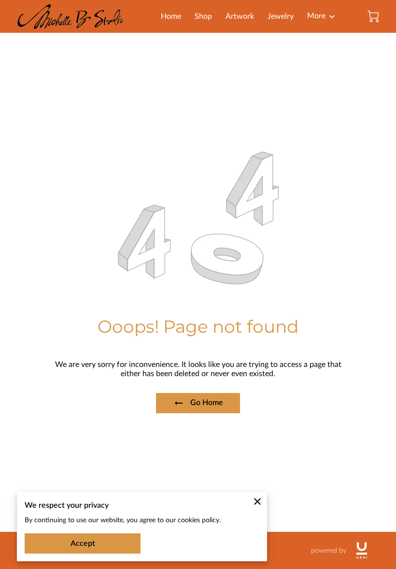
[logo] (361, 550)
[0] (373, 16)
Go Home (206, 402)
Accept (83, 543)
